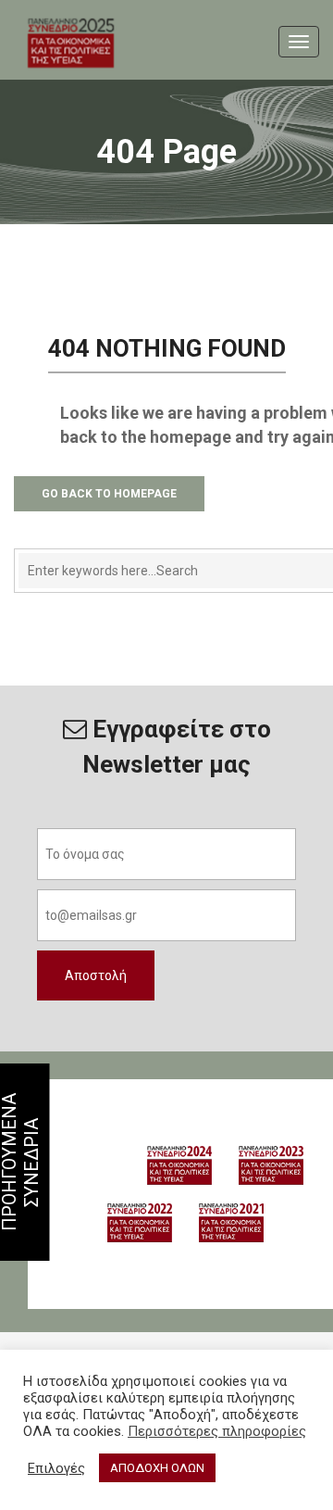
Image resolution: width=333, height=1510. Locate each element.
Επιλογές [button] (56, 1468)
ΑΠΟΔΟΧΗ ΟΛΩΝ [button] (157, 1468)
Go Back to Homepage (109, 493)
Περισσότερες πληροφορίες (217, 1431)
